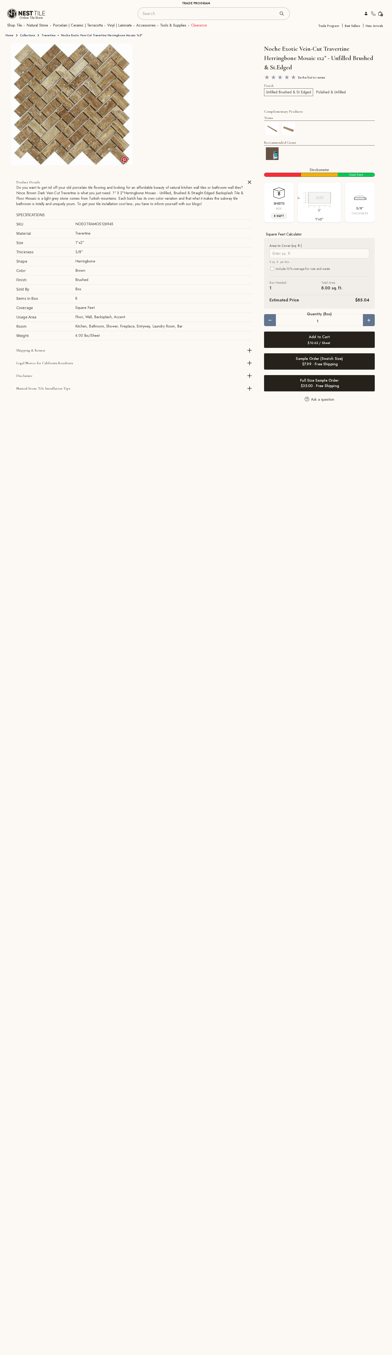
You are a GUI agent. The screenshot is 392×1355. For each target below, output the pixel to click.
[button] (71, 104)
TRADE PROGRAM (196, 3)
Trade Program (328, 26)
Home (9, 35)
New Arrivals (374, 26)
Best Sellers (352, 26)
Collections (27, 35)
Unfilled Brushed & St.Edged (288, 92)
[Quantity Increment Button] (369, 320)
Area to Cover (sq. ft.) (286, 245)
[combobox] (209, 13)
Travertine (49, 35)
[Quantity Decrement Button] (270, 320)
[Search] (282, 13)
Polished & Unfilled (331, 92)
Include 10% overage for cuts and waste (303, 269)
